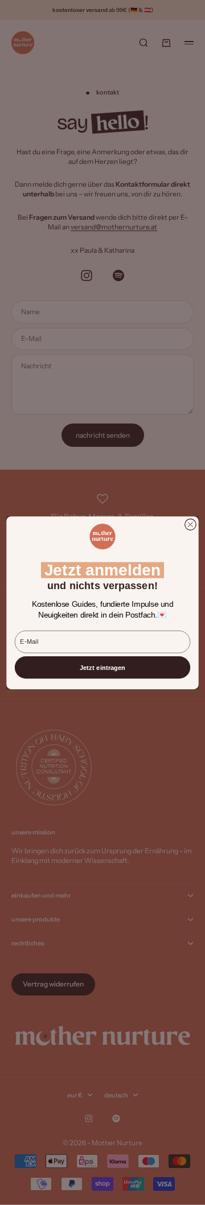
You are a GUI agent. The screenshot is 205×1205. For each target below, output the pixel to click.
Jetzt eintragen (102, 667)
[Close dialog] (190, 524)
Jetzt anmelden (102, 570)
